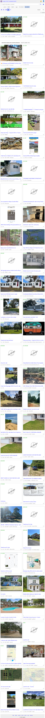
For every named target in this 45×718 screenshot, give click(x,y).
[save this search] (43, 4)
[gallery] (8, 10)
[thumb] (4, 10)
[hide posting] (21, 36)
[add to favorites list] (1, 36)
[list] (1, 10)
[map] (10, 10)
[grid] (6, 10)
